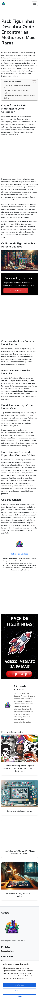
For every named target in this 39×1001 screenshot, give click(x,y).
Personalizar (19, 991)
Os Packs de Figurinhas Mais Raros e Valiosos (17, 91)
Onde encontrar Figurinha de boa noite (19, 895)
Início (3, 960)
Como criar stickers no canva (19, 811)
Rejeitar (19, 997)
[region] (19, 981)
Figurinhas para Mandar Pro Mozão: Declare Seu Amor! (19, 852)
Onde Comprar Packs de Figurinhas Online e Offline (19, 96)
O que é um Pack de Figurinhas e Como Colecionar (18, 86)
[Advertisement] (19, 157)
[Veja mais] (19, 646)
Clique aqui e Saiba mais (16, 290)
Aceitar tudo (19, 985)
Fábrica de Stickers (20, 688)
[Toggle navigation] (35, 3)
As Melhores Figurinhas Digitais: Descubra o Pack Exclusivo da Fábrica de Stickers (19, 768)
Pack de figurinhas (7, 951)
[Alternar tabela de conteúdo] (33, 82)
